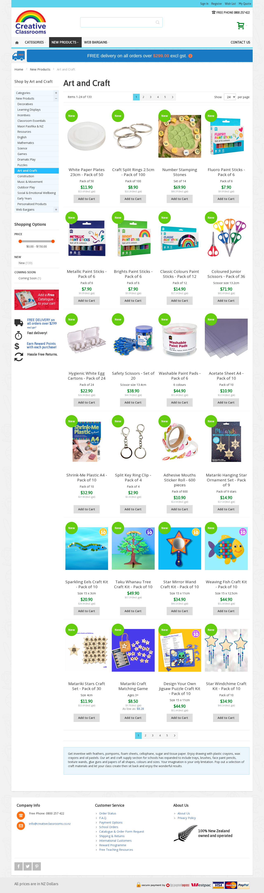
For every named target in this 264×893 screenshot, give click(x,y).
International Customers (115, 841)
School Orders (108, 827)
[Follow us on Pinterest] (37, 866)
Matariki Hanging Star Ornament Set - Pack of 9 (226, 480)
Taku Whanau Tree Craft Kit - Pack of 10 (133, 584)
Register (216, 3)
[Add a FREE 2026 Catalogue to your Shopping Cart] (36, 291)
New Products (40, 69)
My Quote (245, 3)
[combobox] (121, 22)
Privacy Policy (187, 818)
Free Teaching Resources (116, 850)
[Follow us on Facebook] (19, 866)
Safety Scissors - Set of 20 (133, 376)
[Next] (172, 97)
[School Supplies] (30, 22)
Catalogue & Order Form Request (121, 831)
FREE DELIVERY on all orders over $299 (42, 323)
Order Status (107, 813)
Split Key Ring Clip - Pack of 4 (133, 477)
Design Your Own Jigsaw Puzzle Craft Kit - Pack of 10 (179, 688)
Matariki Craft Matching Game (133, 686)
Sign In (204, 3)
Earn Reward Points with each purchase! (42, 345)
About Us (184, 813)
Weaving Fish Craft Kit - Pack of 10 (226, 584)
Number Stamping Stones (179, 172)
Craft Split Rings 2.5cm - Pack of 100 (133, 172)
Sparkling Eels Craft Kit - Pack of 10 (86, 584)
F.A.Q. (103, 818)
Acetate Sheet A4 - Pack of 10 (226, 376)
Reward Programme (112, 845)
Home (19, 69)
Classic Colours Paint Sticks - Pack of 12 (179, 274)
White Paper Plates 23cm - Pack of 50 (87, 172)
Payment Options (111, 822)
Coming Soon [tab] (25, 272)
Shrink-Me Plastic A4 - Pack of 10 (86, 477)
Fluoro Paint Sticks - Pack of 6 (226, 172)
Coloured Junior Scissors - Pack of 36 (226, 274)
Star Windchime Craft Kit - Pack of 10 (226, 686)
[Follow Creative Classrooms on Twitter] (28, 866)
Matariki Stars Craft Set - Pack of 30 (86, 686)
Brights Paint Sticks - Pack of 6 (133, 274)
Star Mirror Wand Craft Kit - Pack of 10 (179, 584)
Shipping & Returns (112, 836)
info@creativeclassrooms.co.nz (50, 824)
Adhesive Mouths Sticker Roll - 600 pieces (180, 480)
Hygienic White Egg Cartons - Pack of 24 (86, 376)
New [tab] (17, 257)
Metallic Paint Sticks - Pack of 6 (87, 274)
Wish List (230, 3)
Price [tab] (18, 234)
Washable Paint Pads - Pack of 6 (180, 376)
